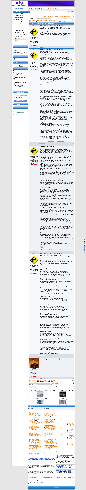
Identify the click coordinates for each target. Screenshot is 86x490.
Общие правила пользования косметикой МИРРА (65, 456)
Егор (70, 431)
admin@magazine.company (22, 95)
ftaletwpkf (71, 422)
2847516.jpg (51, 249)
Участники (55, 16)
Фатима (70, 432)
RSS (45, 12)
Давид (70, 437)
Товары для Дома (33, 421)
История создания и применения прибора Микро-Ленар (42, 21)
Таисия (70, 430)
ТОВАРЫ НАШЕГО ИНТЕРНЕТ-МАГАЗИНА (40, 20)
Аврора (70, 425)
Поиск (69, 16)
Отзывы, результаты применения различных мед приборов (35, 440)
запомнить (17, 52)
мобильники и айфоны (20, 82)
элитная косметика (19, 79)
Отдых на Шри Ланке (35, 415)
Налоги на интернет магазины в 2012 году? (50, 443)
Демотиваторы (33, 447)
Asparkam (62, 428)
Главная (32, 8)
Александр (71, 436)
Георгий (70, 426)
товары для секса (19, 73)
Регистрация (39, 8)
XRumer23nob (70, 442)
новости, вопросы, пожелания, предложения (35, 445)
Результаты (16, 88)
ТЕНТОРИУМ (32, 429)
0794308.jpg (61, 141)
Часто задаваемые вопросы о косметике (40, 465)
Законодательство (49, 445)
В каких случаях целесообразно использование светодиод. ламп (50, 434)
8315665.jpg (51, 141)
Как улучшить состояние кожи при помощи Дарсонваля (35, 437)
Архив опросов (23, 88)
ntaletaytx (71, 419)
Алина (70, 438)
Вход (46, 8)
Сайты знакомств (34, 451)
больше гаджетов (19, 81)
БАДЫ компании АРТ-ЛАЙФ (51, 452)
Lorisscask (71, 439)
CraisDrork (62, 434)
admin (33, 25)
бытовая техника (19, 83)
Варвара (71, 433)
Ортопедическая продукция (33, 411)
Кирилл (70, 428)
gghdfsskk (71, 435)
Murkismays (63, 432)
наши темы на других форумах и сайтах (34, 443)
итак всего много (19, 85)
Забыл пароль (17, 53)
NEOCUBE (47, 431)
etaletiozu (71, 421)
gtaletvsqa (71, 423)
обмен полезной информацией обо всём (34, 417)
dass (34, 357)
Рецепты (32, 428)
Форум (30, 20)
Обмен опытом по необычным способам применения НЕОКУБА (49, 428)
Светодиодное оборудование (48, 437)
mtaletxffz (71, 429)
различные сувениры (20, 76)
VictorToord (62, 436)
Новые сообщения (47, 16)
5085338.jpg (62, 249)
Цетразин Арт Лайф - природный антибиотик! (41, 458)
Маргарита (71, 424)
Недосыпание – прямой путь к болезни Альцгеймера (35, 423)
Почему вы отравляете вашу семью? (35, 420)
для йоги (17, 74)
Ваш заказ (51, 8)
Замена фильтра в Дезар (64, 470)
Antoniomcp (70, 444)
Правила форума (63, 16)
